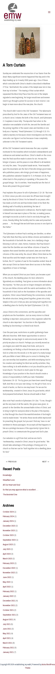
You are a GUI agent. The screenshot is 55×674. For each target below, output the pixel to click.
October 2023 (8, 535)
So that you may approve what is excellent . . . (20, 489)
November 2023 (9, 530)
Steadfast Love (9, 480)
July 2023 (6, 549)
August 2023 (8, 544)
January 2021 (8, 652)
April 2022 (7, 586)
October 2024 (8, 511)
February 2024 (8, 516)
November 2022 (9, 572)
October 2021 (8, 610)
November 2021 (9, 605)
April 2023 (7, 553)
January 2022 (8, 596)
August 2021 (8, 619)
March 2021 (7, 642)
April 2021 (7, 638)
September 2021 (9, 614)
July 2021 (6, 624)
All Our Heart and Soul (11, 484)
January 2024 (8, 521)
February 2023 (8, 563)
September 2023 (9, 539)
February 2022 (8, 591)
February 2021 (8, 647)
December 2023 (9, 525)
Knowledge (7, 475)
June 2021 (7, 628)
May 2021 (6, 633)
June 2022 (7, 577)
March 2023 (7, 558)
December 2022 (9, 568)
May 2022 (6, 582)
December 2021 (9, 600)
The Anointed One (10, 494)
